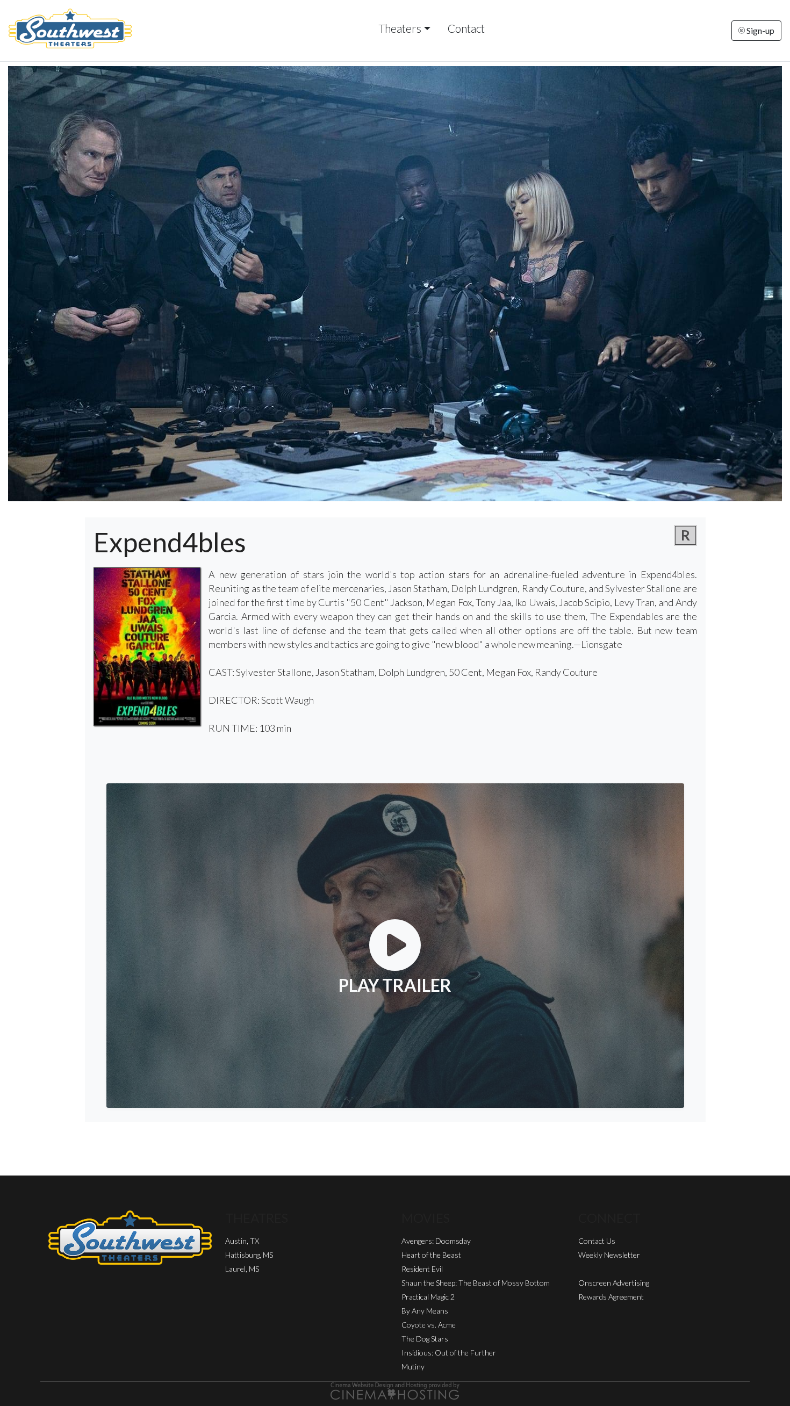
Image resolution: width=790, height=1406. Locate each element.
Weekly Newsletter (609, 1254)
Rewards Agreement (611, 1296)
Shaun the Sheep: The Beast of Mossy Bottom (475, 1282)
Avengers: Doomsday (436, 1240)
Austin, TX (242, 1240)
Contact (466, 28)
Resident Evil (422, 1268)
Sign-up (759, 30)
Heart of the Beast (431, 1254)
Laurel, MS (242, 1268)
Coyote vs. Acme (428, 1324)
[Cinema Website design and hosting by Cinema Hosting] (395, 1390)
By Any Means (424, 1310)
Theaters (399, 28)
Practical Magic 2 (428, 1296)
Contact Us (596, 1240)
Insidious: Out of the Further (448, 1352)
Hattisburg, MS (249, 1254)
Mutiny (413, 1366)
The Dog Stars (424, 1338)
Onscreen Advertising (613, 1282)
